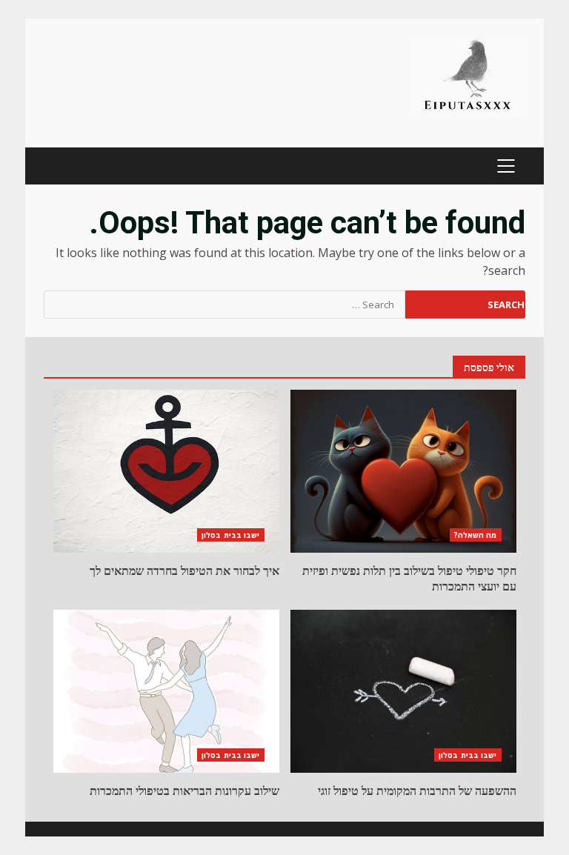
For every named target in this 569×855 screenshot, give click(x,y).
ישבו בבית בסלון (231, 535)
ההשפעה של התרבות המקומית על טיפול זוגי (403, 691)
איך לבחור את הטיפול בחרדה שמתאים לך (166, 471)
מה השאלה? (475, 535)
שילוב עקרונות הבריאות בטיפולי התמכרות (166, 691)
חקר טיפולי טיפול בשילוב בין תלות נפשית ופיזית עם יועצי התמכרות (403, 471)
